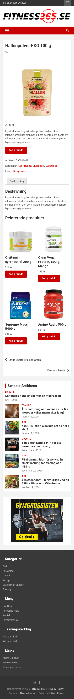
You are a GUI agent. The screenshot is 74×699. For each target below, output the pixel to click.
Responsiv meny (67, 3)
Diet (24, 422)
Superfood (51, 165)
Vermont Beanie (56, 370)
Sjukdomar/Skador (13, 584)
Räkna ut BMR (10, 636)
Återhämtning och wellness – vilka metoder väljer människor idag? (45, 410)
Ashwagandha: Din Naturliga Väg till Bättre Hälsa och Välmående (45, 481)
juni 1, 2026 (11, 399)
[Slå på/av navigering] (7, 30)
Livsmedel (38, 165)
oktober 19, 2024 (31, 487)
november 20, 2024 (32, 470)
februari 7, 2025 (30, 433)
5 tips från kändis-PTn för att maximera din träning (41, 444)
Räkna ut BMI (10, 641)
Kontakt (7, 615)
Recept (6, 580)
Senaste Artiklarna (22, 386)
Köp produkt (16, 150)
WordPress (57, 693)
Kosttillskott (25, 165)
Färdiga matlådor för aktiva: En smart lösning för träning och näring (42, 463)
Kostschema (10, 662)
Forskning (8, 570)
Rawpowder (20, 171)
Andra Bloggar (11, 657)
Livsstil (9, 392)
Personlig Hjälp (11, 610)
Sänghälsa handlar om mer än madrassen (33, 395)
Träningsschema (12, 667)
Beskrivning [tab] (17, 181)
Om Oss (7, 606)
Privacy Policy (10, 620)
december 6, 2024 (31, 450)
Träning (26, 405)
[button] (6, 52)
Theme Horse (27, 693)
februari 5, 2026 (30, 416)
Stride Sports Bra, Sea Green (25, 359)
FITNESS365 (38, 688)
